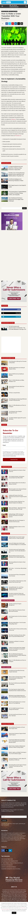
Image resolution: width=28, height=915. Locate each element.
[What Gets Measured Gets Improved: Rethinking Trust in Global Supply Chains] (4, 557)
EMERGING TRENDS (8, 9)
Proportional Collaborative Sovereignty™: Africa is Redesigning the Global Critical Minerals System (17, 741)
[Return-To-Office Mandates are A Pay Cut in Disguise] (4, 407)
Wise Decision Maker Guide (7, 859)
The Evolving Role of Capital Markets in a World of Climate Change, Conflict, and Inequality (17, 193)
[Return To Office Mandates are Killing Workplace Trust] (4, 382)
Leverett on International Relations (8, 866)
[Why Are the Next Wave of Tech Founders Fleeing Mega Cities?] (4, 624)
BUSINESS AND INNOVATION (8, 600)
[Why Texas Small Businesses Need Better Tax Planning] (4, 684)
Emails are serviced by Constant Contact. (9, 455)
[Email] (18, 23)
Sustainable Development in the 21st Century (10, 868)
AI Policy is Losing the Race (14, 392)
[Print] (21, 23)
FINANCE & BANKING (6, 667)
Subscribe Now (14, 459)
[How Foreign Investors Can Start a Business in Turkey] (4, 618)
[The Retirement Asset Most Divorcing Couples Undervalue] (4, 672)
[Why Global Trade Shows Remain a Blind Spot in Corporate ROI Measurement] (4, 636)
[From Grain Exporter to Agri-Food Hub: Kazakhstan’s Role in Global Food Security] (4, 691)
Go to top (25, 159)
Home (2, 9)
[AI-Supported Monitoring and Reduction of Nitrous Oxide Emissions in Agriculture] (4, 168)
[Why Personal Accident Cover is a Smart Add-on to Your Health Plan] (4, 703)
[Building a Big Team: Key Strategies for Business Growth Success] (4, 522)
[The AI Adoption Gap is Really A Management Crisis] (4, 413)
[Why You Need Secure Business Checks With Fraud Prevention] (4, 611)
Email (4, 445)
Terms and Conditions (5, 909)
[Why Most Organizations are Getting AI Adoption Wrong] (4, 369)
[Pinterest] (12, 23)
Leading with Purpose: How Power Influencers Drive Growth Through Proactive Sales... (18, 496)
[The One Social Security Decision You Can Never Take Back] (4, 716)
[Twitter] (9, 23)
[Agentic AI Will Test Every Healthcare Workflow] (4, 375)
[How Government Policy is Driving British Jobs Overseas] (4, 576)
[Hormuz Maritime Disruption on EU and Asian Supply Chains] (4, 729)
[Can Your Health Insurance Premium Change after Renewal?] (4, 709)
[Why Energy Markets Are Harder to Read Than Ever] (4, 472)
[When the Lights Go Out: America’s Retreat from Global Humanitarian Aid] (4, 490)
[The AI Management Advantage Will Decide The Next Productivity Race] (4, 400)
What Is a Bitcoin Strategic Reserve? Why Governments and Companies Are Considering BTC (17, 678)
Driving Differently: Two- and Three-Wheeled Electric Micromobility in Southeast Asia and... (16, 588)
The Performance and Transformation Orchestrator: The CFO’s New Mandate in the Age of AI (17, 328)
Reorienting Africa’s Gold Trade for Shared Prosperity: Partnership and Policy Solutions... (17, 766)
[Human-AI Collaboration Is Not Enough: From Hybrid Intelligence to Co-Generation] (4, 545)
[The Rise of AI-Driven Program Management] (4, 605)
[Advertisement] (11, 345)
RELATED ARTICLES (6, 163)
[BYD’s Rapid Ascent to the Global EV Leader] (4, 187)
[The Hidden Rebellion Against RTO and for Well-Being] (4, 419)
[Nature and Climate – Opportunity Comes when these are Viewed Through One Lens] (4, 509)
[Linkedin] (15, 23)
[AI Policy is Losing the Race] (4, 394)
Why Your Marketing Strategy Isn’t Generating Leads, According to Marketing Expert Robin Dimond (17, 655)
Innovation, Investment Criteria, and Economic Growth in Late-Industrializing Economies (17, 595)
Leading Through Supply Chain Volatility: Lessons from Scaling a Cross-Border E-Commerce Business (17, 649)
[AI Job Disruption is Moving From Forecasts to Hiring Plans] (4, 363)
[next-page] (4, 204)
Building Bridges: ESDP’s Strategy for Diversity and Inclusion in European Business (16, 515)
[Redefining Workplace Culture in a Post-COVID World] (4, 528)
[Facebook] (6, 23)
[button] (2, 6)
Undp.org (13, 119)
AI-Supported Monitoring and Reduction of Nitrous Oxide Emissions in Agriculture (15, 168)
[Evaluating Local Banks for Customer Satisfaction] (4, 643)
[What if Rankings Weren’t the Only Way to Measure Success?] (4, 484)
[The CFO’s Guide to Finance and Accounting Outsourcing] (4, 630)
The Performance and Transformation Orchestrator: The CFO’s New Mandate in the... (17, 551)
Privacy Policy (11, 811)
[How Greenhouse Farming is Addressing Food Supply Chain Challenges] (4, 199)
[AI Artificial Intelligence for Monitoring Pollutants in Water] (4, 180)
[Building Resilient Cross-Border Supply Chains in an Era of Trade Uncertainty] (4, 538)
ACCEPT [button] (14, 912)
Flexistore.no (18, 135)
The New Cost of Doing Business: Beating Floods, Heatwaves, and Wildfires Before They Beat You (16, 174)
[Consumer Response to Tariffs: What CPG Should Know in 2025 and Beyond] (4, 760)
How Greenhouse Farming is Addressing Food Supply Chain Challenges (15, 199)
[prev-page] (2, 204)
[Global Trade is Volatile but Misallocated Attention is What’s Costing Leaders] (4, 747)
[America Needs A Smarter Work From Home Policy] (4, 388)
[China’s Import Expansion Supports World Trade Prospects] (4, 735)
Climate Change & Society (17, 9)
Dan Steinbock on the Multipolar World (9, 861)
